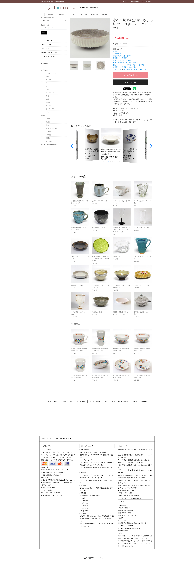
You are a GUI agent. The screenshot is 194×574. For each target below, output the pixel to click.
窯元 (134, 63)
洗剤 (47, 112)
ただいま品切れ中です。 (130, 75)
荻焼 (47, 125)
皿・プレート (50, 80)
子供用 (48, 102)
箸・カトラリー (51, 109)
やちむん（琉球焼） (52, 128)
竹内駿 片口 (117, 256)
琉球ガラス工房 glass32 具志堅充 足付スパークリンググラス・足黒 (121, 230)
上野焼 (48, 118)
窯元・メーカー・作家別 (48, 144)
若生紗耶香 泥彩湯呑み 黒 (100, 227)
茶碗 (47, 76)
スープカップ (50, 93)
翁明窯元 (142, 65)
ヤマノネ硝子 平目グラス (142, 227)
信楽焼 (48, 122)
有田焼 (48, 138)
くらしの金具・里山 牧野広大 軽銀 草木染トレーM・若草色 (100, 258)
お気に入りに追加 (130, 82)
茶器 (47, 96)
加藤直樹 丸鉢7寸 (77, 285)
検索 (43, 32)
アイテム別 (44, 70)
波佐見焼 (49, 141)
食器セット (49, 105)
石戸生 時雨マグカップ (100, 201)
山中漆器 (49, 135)
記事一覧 (144, 401)
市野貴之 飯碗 (97, 312)
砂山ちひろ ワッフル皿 (141, 285)
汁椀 (47, 89)
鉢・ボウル (127, 56)
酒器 (47, 99)
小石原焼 (49, 131)
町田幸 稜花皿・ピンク (121, 312)
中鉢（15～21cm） (141, 69)
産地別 (43, 115)
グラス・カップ (51, 73)
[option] (90, 38)
